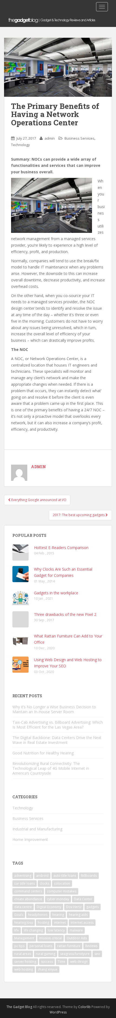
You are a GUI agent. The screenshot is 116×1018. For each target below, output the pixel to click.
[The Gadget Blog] (58, 20)
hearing (58, 914)
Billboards (89, 875)
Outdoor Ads (77, 938)
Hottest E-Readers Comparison (61, 547)
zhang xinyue (47, 969)
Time (61, 961)
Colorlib (84, 1007)
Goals (18, 914)
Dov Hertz (73, 907)
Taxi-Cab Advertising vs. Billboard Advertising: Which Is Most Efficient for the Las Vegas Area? (57, 725)
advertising (22, 875)
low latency (56, 930)
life (16, 930)
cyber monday (58, 899)
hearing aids (78, 914)
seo (97, 953)
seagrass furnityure (75, 953)
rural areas (22, 953)
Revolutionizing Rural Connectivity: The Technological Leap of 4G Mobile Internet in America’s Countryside (50, 768)
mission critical (50, 938)
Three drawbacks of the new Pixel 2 (65, 614)
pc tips (19, 946)
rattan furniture (68, 946)
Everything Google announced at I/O (38, 500)
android (42, 875)
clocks (44, 883)
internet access (82, 922)
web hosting (23, 969)
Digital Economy (49, 907)
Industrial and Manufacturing (37, 828)
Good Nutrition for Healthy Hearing (43, 752)
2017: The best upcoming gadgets (79, 515)
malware (76, 930)
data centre (23, 907)
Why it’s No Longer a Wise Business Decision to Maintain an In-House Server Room (54, 709)
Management (24, 938)
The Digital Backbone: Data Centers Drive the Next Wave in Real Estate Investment (56, 740)
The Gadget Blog (19, 1007)
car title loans (24, 883)
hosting (43, 922)
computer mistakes (61, 891)
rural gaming (45, 953)
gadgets (92, 907)
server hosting (25, 961)
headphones (37, 914)
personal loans (40, 946)
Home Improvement (30, 839)
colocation (62, 883)
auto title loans (64, 875)
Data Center (83, 899)
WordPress (58, 1012)
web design (79, 961)
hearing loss (23, 922)
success (47, 961)
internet (60, 922)
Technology (20, 144)
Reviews (91, 946)
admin (50, 138)
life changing (33, 930)
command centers (28, 891)
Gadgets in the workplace (56, 592)
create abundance (28, 899)
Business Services (79, 138)
